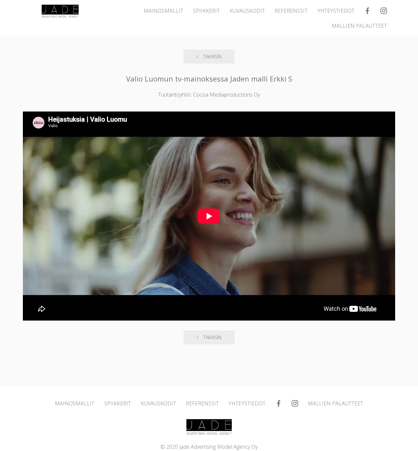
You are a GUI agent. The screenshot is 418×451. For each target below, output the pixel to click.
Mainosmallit (163, 10)
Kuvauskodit (247, 10)
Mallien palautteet (359, 25)
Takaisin (212, 56)
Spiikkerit (206, 10)
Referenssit (291, 10)
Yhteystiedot (335, 10)
